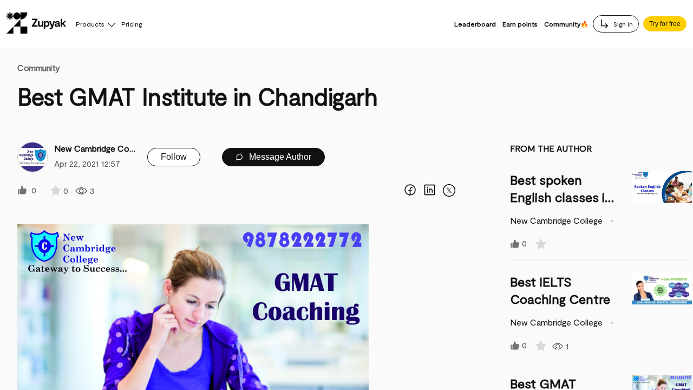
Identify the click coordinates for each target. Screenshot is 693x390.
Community (38, 67)
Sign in (622, 24)
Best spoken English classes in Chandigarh (561, 197)
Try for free (665, 24)
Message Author (279, 156)
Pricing (131, 24)
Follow (174, 156)
